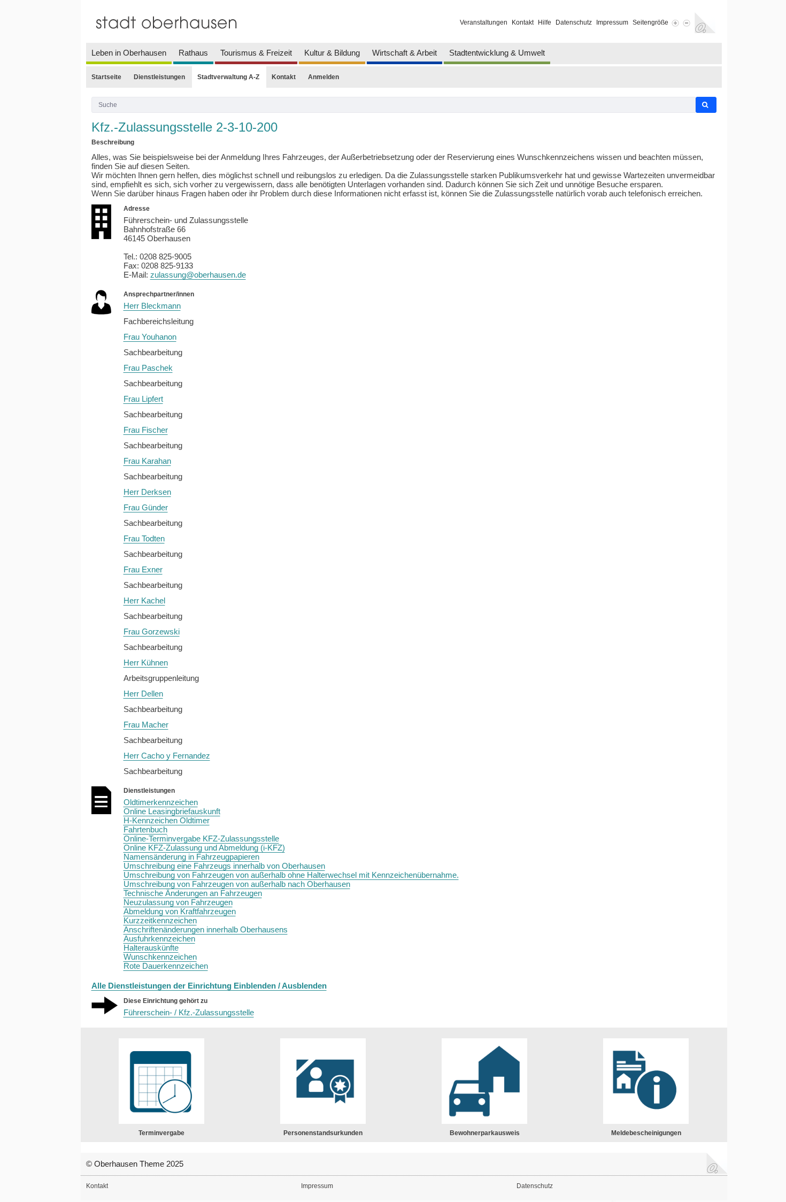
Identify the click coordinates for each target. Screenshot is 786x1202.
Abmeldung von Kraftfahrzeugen (180, 911)
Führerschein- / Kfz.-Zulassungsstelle (189, 1012)
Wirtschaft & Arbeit (404, 52)
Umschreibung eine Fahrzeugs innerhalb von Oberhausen (224, 865)
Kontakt (523, 22)
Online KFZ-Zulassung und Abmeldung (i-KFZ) (204, 847)
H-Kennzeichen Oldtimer (167, 820)
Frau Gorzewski (152, 631)
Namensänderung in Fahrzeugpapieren (191, 856)
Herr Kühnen (146, 662)
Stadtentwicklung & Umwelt (497, 52)
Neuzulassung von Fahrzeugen (178, 902)
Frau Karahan (147, 460)
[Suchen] (706, 105)
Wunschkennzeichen (160, 956)
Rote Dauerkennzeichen (166, 965)
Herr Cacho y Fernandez (167, 755)
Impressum (612, 22)
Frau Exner (143, 569)
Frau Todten (144, 538)
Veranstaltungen (483, 22)
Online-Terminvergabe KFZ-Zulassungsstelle (201, 838)
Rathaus (193, 52)
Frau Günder (146, 507)
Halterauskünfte (151, 947)
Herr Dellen (143, 693)
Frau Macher (146, 724)
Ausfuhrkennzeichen (159, 938)
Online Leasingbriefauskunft (172, 811)
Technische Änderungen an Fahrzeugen (193, 893)
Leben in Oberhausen (128, 52)
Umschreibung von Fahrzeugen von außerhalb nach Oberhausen (237, 884)
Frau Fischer (146, 429)
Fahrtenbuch (145, 829)
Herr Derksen (147, 491)
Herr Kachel (144, 600)
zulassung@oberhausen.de (198, 274)
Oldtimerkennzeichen (161, 802)
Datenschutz (574, 22)
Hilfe (544, 22)
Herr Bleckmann (152, 305)
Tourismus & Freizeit (256, 52)
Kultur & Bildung (332, 52)
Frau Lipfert (143, 398)
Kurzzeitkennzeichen (160, 920)
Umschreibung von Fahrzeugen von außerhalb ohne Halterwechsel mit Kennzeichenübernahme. (291, 874)
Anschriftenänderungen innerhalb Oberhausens (206, 929)
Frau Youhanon (150, 336)
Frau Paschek (148, 367)
